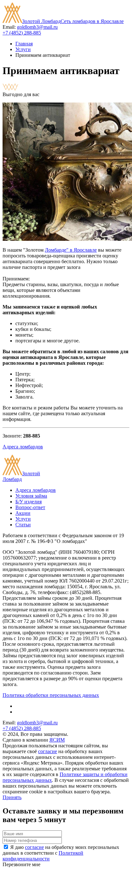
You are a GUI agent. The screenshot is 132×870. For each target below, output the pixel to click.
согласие (47, 751)
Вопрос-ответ (30, 507)
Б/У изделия (28, 501)
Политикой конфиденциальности (43, 855)
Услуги (23, 49)
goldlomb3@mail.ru (37, 27)
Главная (24, 43)
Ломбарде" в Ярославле (71, 250)
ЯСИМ (57, 740)
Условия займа (31, 496)
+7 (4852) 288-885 (22, 32)
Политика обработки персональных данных (51, 695)
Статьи (23, 524)
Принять (12, 797)
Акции (22, 513)
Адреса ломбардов (23, 446)
